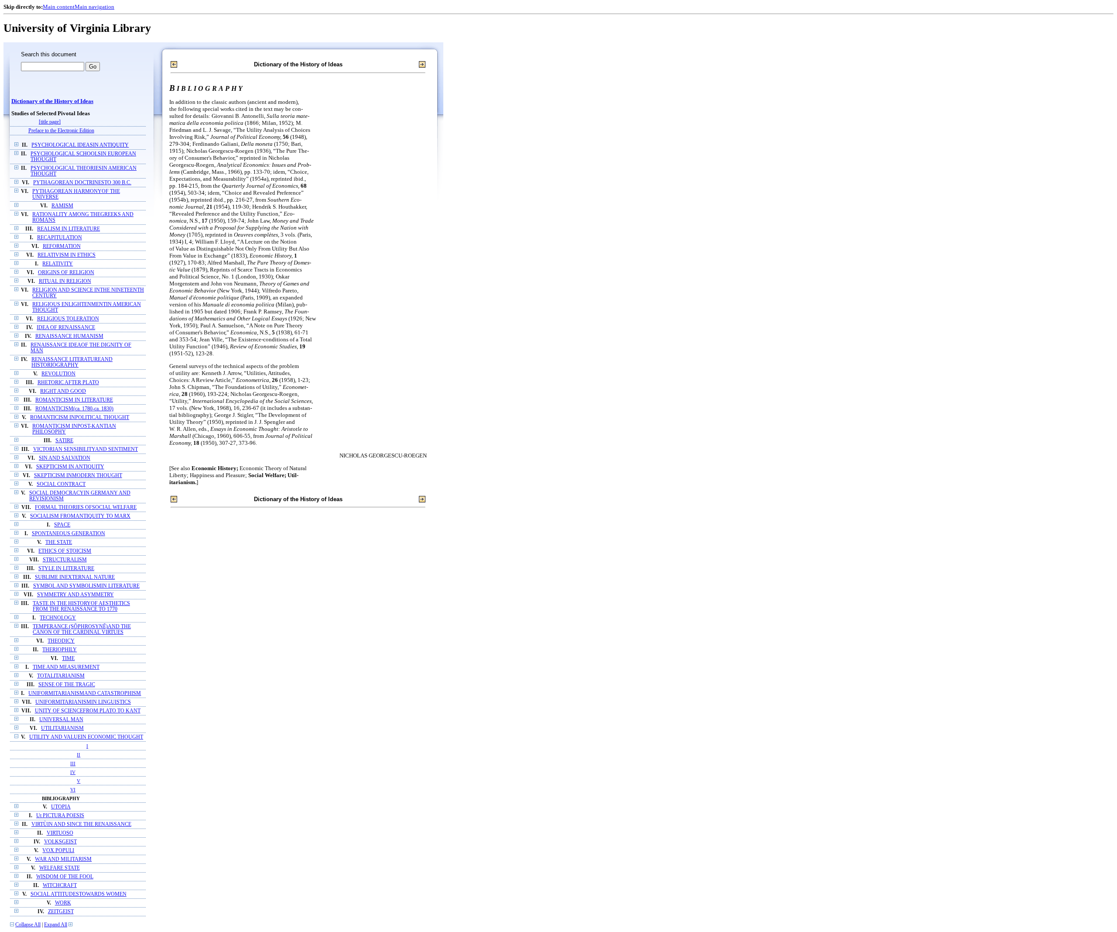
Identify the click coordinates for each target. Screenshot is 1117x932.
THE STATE (58, 542)
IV (72, 772)
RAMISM (62, 206)
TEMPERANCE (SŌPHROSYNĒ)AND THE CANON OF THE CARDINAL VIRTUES (82, 629)
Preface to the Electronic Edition (61, 131)
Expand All (55, 925)
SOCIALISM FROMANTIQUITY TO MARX (80, 516)
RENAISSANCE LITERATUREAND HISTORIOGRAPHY (72, 362)
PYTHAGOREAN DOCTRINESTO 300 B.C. (82, 183)
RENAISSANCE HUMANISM (69, 336)
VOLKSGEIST (60, 842)
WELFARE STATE (59, 868)
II (78, 754)
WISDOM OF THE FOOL (64, 877)
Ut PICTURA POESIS (60, 816)
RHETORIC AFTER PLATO (68, 382)
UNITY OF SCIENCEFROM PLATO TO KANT (87, 711)
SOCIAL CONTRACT (61, 484)
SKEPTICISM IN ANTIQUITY (70, 467)
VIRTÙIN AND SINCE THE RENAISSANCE (81, 824)
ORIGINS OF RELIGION (66, 272)
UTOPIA (61, 807)
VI (72, 789)
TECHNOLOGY (58, 618)
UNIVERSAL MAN (61, 719)
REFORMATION (62, 246)
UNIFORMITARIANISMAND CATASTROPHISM (84, 693)
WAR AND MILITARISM (63, 859)
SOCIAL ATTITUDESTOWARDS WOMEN (79, 894)
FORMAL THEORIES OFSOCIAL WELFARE (86, 507)
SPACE (62, 525)
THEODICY (61, 641)
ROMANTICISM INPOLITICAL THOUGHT (79, 417)
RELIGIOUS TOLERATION (68, 319)
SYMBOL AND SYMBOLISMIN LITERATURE (86, 586)
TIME (68, 658)
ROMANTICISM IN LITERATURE (74, 400)
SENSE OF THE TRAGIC (66, 685)
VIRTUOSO (60, 833)
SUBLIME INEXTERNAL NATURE (75, 577)
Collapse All (28, 925)
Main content (59, 6)
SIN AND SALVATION (64, 458)
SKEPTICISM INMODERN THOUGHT (78, 475)
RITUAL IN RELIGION (65, 281)
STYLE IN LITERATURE (66, 568)
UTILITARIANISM (62, 728)
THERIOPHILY (59, 650)
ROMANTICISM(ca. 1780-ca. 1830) (74, 409)
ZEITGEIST (61, 912)
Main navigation (94, 6)
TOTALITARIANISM (61, 676)
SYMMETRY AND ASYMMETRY (75, 595)
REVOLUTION (58, 374)
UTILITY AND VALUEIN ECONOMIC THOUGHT (86, 737)
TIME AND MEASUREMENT (66, 667)
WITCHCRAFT (60, 885)
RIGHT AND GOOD (63, 391)
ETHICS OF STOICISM (64, 551)
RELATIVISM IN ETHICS (67, 255)
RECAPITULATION (59, 238)
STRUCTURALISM (65, 560)
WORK (63, 903)
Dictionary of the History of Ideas (52, 101)
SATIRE (64, 441)
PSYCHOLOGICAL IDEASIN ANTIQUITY (80, 145)
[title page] (50, 122)
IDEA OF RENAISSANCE (66, 327)
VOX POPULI (58, 850)
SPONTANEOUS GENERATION (68, 534)
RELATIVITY (57, 264)
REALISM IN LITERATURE (68, 229)
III (72, 763)
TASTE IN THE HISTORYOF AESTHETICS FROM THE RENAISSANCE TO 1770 (81, 606)
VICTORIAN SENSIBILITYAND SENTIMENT (85, 449)
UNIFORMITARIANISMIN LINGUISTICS (83, 702)
